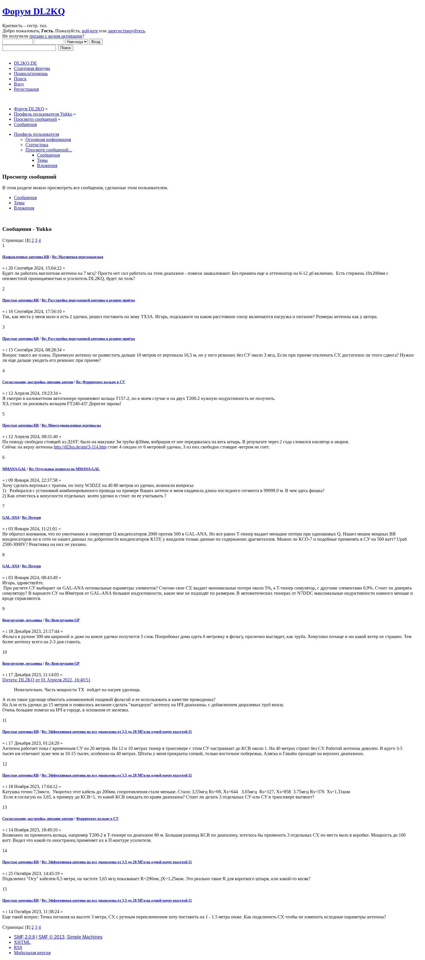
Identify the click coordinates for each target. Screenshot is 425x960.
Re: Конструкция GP (62, 620)
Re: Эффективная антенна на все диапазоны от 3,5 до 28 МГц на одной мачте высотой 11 (117, 731)
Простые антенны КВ (20, 300)
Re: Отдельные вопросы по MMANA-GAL (64, 469)
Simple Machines (84, 937)
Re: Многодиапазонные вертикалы (71, 425)
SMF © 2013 (51, 937)
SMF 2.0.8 (24, 937)
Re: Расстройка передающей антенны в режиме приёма (88, 300)
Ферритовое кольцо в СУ (97, 818)
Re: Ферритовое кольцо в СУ (100, 382)
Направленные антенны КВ (25, 257)
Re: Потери (31, 517)
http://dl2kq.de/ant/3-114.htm (80, 446)
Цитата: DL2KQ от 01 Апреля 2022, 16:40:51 (46, 679)
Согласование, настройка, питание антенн (37, 382)
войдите (90, 30)
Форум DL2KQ (33, 11)
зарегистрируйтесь (126, 30)
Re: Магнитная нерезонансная (77, 257)
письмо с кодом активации (55, 36)
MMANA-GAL (14, 469)
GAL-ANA (10, 517)
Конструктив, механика (22, 620)
